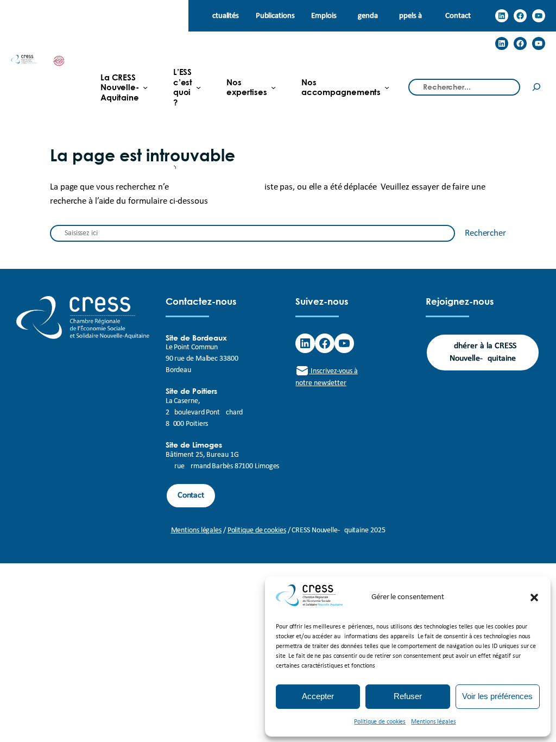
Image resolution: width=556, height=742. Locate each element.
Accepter (318, 696)
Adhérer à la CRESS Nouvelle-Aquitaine (483, 352)
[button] (534, 597)
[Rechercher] (536, 87)
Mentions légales (433, 722)
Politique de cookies (380, 722)
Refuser (408, 696)
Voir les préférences (497, 696)
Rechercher (485, 233)
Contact (191, 495)
